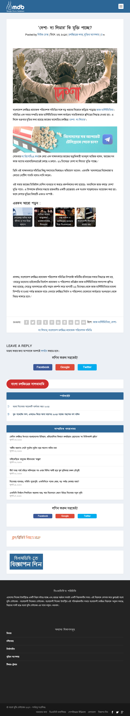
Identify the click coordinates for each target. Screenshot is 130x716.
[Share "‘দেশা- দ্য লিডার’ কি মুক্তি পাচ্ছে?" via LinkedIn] (58, 322)
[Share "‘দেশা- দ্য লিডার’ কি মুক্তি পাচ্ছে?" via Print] (83, 322)
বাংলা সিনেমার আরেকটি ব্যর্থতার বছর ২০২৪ (31, 406)
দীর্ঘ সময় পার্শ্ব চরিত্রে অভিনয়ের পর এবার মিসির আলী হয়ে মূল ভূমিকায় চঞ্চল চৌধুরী (44, 470)
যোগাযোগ (92, 712)
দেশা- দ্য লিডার (77, 120)
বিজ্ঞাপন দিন (103, 712)
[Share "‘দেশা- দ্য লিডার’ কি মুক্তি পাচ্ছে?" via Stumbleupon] (71, 322)
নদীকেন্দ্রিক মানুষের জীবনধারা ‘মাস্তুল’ (25, 459)
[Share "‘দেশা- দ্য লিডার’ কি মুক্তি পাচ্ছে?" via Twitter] (33, 322)
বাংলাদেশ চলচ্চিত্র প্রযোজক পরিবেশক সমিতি (70, 330)
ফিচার (8, 633)
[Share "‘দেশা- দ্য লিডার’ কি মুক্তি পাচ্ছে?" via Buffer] (64, 322)
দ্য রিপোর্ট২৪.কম (30, 156)
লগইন (44, 351)
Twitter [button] (87, 367)
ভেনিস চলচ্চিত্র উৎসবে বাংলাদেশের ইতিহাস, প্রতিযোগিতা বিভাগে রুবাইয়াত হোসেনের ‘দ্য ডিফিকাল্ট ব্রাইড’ (53, 436)
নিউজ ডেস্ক (43, 34)
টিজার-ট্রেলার (11, 664)
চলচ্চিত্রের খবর (76, 34)
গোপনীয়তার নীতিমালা (77, 712)
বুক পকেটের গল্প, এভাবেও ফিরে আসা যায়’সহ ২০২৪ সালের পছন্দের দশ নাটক (46, 414)
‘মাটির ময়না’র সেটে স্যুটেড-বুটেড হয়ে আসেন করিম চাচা (33, 447)
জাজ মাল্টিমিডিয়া (104, 110)
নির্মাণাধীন (10, 648)
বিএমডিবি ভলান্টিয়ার (57, 712)
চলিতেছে (10, 641)
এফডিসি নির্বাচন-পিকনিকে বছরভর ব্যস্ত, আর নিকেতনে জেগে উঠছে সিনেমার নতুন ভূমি (46, 492)
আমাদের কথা (41, 712)
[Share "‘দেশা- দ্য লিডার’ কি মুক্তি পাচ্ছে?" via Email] (77, 322)
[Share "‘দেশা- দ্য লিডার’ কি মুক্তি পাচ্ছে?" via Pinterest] (52, 322)
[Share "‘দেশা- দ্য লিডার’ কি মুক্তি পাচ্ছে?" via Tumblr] (45, 322)
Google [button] (65, 367)
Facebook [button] (43, 367)
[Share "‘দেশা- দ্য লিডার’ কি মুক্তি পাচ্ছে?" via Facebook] (26, 322)
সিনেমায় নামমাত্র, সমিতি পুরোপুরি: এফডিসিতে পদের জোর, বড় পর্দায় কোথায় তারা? (44, 481)
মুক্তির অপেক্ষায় (91, 34)
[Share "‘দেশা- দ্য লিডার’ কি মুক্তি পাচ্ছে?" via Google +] (39, 322)
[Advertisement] (65, 252)
